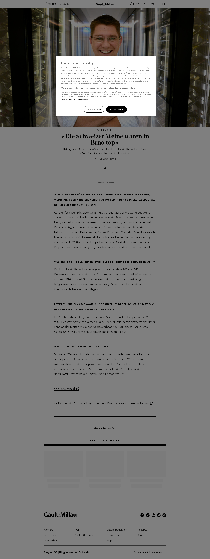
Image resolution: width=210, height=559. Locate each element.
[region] (106, 86)
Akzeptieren (116, 109)
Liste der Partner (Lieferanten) (74, 99)
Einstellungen (93, 109)
